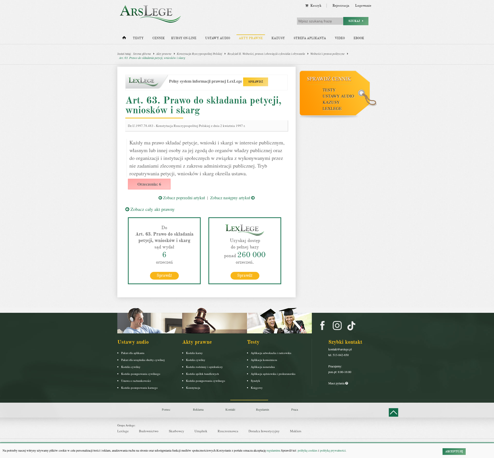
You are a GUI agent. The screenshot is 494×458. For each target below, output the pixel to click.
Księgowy (257, 388)
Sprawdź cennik (329, 78)
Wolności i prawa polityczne (327, 53)
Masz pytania (336, 383)
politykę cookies (307, 450)
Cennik (158, 38)
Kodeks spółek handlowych (202, 374)
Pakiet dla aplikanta (132, 353)
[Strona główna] (124, 39)
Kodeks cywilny (130, 367)
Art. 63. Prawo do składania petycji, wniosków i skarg (152, 58)
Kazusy (278, 38)
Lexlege (123, 431)
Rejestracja (340, 6)
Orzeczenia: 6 (149, 184)
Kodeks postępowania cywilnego (140, 374)
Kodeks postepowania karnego (139, 388)
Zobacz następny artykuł (230, 197)
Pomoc (166, 409)
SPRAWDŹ (255, 81)
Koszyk (314, 6)
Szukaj (355, 21)
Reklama (198, 409)
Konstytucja (193, 388)
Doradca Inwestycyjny (264, 431)
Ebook (359, 38)
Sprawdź (164, 275)
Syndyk (255, 381)
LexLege (332, 108)
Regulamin (262, 409)
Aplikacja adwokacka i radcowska (271, 353)
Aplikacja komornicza (264, 360)
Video (340, 38)
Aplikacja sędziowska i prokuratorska (273, 374)
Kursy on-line (183, 38)
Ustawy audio (217, 38)
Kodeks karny (194, 353)
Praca (294, 409)
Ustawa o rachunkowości (136, 381)
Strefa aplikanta (310, 38)
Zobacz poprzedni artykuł (183, 197)
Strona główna (142, 53)
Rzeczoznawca (228, 431)
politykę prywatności (333, 450)
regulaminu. (273, 450)
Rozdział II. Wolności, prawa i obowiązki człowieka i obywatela (266, 53)
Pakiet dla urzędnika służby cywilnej (143, 360)
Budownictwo (148, 431)
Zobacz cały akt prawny (152, 209)
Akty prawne (251, 38)
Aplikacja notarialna (263, 367)
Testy (138, 38)
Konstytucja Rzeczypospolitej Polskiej (199, 53)
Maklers (295, 431)
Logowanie (363, 6)
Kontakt (230, 409)
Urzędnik (201, 431)
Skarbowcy (176, 431)
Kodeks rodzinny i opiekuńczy (204, 367)
